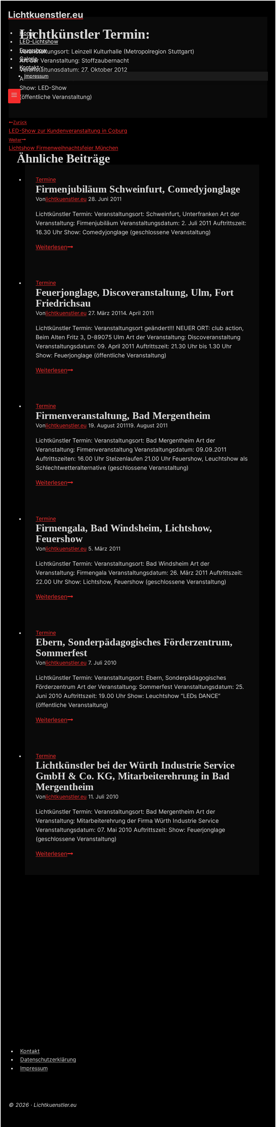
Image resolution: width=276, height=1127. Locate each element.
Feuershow (33, 49)
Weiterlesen (54, 246)
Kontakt (30, 1051)
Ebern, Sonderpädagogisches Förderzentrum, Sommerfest (134, 647)
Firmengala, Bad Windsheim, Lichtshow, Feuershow (124, 533)
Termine (46, 179)
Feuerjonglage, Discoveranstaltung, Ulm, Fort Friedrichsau (135, 298)
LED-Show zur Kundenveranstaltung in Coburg (68, 127)
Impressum (36, 76)
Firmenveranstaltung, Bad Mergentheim (123, 415)
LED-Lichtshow (39, 41)
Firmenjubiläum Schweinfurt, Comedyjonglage (138, 189)
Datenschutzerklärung (48, 1059)
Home (27, 32)
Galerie (28, 58)
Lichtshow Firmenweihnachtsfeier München (63, 144)
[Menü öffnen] (14, 96)
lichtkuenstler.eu (66, 199)
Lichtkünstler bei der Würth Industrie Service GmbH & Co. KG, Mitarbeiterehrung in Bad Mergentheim (135, 776)
